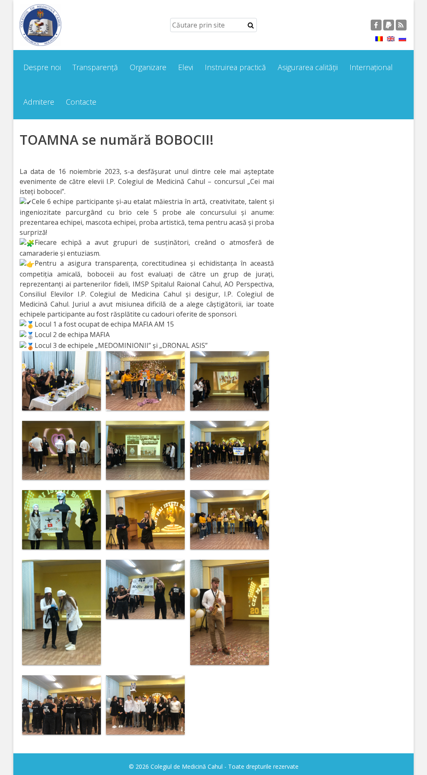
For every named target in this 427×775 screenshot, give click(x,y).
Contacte (81, 102)
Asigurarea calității (308, 67)
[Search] (250, 25)
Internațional (371, 67)
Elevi (185, 67)
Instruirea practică (235, 67)
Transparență (95, 67)
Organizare (148, 67)
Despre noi (42, 67)
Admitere (38, 102)
